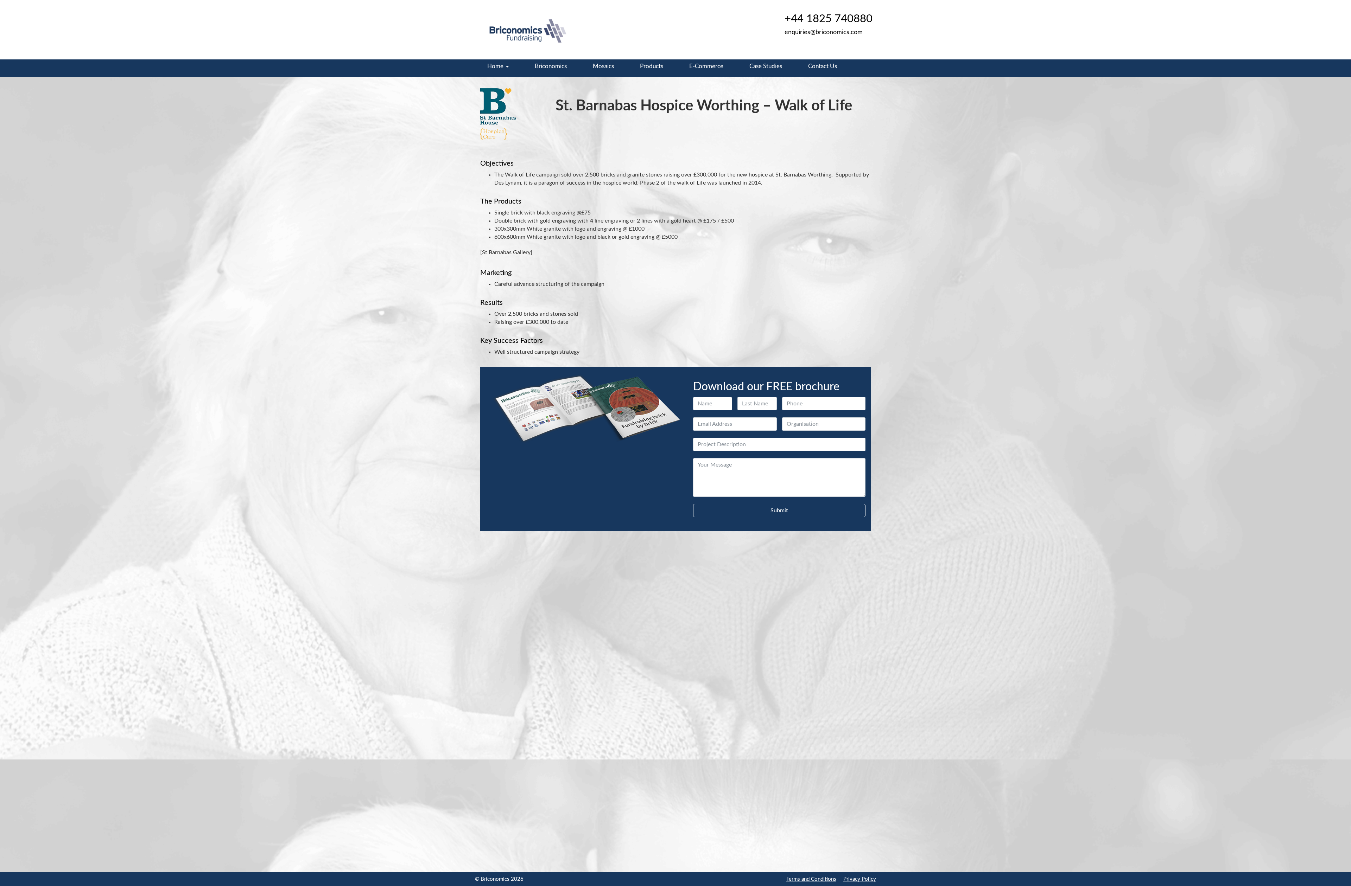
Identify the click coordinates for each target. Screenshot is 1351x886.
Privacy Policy (859, 879)
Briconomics (551, 66)
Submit (779, 510)
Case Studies (765, 66)
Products (651, 66)
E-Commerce (706, 66)
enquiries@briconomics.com (824, 32)
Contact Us (822, 66)
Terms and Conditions (811, 879)
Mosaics (603, 66)
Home (495, 66)
